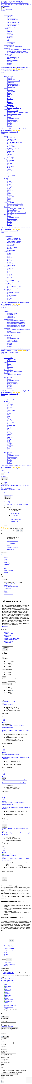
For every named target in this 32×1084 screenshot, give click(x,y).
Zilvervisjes (10, 177)
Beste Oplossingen (9, 45)
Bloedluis (9, 163)
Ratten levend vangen (12, 84)
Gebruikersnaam (5, 1018)
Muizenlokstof (7, 635)
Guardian (9, 274)
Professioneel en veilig (19, 67)
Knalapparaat (10, 245)
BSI (8, 40)
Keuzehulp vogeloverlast (13, 281)
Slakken (9, 172)
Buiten (9, 674)
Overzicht (3, 485)
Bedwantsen (10, 160)
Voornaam (3, 1044)
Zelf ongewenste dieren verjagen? (9, 349)
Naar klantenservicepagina (11, 586)
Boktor (9, 161)
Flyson (9, 199)
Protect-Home (10, 94)
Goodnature (10, 43)
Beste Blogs (7, 48)
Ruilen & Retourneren (13, 57)
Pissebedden (10, 171)
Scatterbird (10, 275)
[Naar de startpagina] (6, 9)
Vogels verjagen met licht (13, 242)
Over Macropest (8, 962)
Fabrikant (5, 658)
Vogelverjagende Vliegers (14, 239)
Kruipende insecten (9, 158)
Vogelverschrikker (8, 236)
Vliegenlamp (10, 140)
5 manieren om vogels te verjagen (16, 284)
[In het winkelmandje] (4, 826)
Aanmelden (4, 482)
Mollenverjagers (11, 359)
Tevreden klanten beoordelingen (9, 350)
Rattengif (9, 78)
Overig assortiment (9, 399)
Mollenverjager (11, 317)
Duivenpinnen (11, 250)
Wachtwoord (4, 1021)
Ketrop (9, 271)
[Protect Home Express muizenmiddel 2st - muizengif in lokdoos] (16, 829)
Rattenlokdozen (11, 79)
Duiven (9, 253)
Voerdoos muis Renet (7, 704)
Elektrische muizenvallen (13, 24)
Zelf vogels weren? (6, 302)
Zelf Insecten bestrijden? (7, 227)
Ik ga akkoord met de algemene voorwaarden (14, 1070)
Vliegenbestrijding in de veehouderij (16, 213)
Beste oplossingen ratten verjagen (16, 322)
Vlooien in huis (11, 175)
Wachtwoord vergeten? (7, 1026)
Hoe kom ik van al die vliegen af (15, 208)
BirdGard (9, 272)
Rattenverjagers (11, 87)
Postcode (3, 1061)
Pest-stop (9, 433)
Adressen (15, 485)
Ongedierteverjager (12, 313)
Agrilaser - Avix (11, 268)
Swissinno (10, 445)
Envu (8, 192)
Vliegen (6, 136)
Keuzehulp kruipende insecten (15, 204)
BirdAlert (9, 277)
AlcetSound (10, 404)
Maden (9, 168)
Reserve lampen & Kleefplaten (15, 142)
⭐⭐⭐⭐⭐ (16, 69)
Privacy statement (8, 1007)
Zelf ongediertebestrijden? (7, 465)
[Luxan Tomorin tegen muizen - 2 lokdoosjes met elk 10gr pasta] (10, 754)
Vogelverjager (10, 316)
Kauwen (9, 257)
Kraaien (9, 259)
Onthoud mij (6, 1025)
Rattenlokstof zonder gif (13, 81)
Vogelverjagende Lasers (13, 238)
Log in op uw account (13, 1028)
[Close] (5, 1017)
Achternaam (4, 1048)
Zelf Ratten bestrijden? (6, 129)
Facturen (27, 485)
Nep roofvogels (11, 244)
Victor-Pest (10, 367)
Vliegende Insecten (9, 149)
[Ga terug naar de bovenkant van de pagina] (2, 1077)
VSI (8, 39)
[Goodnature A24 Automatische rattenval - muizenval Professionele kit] (16, 855)
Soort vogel (7, 251)
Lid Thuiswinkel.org (9, 964)
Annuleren (3, 1028)
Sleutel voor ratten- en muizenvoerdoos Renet (14, 783)
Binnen (9, 672)
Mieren (9, 169)
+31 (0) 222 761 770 (16, 513)
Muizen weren (11, 27)
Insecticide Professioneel (13, 148)
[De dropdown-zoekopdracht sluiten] (21, 530)
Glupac (9, 187)
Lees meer (5, 626)
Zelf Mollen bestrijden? (7, 391)
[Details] (3, 721)
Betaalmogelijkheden (12, 60)
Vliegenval (10, 145)
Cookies (6, 1008)
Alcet (8, 278)
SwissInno (10, 36)
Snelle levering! (14, 70)
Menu (2, 7)
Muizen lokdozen (8, 633)
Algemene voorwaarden (10, 1005)
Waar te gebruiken (7, 669)
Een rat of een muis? (12, 111)
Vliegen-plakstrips (12, 146)
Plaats (2, 1064)
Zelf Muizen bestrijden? (7, 67)
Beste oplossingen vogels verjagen (16, 325)
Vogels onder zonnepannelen (14, 287)
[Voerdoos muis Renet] (8, 701)
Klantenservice (8, 54)
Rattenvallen (10, 82)
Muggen (9, 154)
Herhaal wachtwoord (6, 1054)
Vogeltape (9, 248)
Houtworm (10, 164)
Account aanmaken (12, 1074)
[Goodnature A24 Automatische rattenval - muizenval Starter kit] (16, 804)
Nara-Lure (10, 99)
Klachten (9, 63)
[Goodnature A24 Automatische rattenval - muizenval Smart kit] (16, 727)
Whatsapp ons (14, 521)
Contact (9, 55)
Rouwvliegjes (10, 157)
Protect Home (10, 31)
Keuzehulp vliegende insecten (15, 205)
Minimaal (9, 679)
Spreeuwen (10, 263)
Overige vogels (11, 265)
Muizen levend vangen (13, 22)
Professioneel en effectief (17, 302)
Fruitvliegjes (10, 151)
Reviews (9, 64)
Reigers (9, 262)
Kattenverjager (11, 314)
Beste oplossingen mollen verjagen (16, 326)
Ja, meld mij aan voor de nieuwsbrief (12, 1072)
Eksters (9, 254)
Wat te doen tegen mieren (13, 211)
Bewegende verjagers (12, 247)
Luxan (9, 33)
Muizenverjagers (11, 25)
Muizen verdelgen (8, 15)
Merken (6, 28)
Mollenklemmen (11, 361)
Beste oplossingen (8, 319)
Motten (9, 152)
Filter (6, 649)
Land (2, 1067)
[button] (17, 507)
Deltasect (9, 195)
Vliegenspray (10, 143)
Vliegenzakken (11, 137)
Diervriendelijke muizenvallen (12, 638)
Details (4, 722)
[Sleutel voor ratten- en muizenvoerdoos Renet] (14, 780)
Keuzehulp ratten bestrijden (14, 108)
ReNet (9, 184)
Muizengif (10, 16)
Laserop (9, 269)
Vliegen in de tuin (11, 210)
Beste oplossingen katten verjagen (16, 323)
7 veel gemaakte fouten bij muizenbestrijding (18, 49)
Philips (9, 189)
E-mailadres (4, 1038)
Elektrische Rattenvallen (13, 85)
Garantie (6, 951)
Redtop (9, 181)
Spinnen (9, 174)
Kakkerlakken (11, 166)
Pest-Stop (9, 30)
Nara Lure (10, 34)
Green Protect (10, 196)
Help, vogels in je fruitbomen (14, 286)
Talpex (9, 364)
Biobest (9, 198)
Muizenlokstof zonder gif (13, 19)
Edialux (9, 193)
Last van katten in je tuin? (14, 332)
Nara (8, 431)
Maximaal (9, 682)
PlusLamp (9, 190)
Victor (8, 448)
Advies (6, 965)
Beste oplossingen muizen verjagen (16, 320)
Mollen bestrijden (8, 358)
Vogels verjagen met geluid (14, 241)
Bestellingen (21, 485)
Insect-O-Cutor (11, 183)
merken (6, 266)
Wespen (9, 155)
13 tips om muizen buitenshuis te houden (17, 52)
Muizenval (6, 636)
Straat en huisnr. (5, 1057)
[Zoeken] (2, 474)
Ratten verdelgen (8, 76)
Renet (8, 96)
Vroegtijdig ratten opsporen (14, 114)
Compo (9, 201)
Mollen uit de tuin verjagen (14, 374)
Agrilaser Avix (11, 402)
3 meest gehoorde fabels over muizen (16, 51)
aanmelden (5, 484)
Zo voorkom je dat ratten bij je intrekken (17, 112)
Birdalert (9, 405)
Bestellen (9, 61)
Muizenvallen (10, 21)
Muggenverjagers (11, 139)
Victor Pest (10, 37)
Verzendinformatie (12, 58)
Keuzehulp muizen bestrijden (14, 46)
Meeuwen (9, 260)
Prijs (4, 677)
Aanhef (3, 1041)
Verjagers (6, 311)
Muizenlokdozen (11, 18)
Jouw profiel (9, 485)
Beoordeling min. (7, 684)
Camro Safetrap (11, 42)
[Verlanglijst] (3, 703)
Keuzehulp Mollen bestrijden (14, 371)
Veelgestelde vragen (9, 949)
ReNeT (9, 666)
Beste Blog (7, 373)
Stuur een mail (14, 515)
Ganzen (9, 256)
